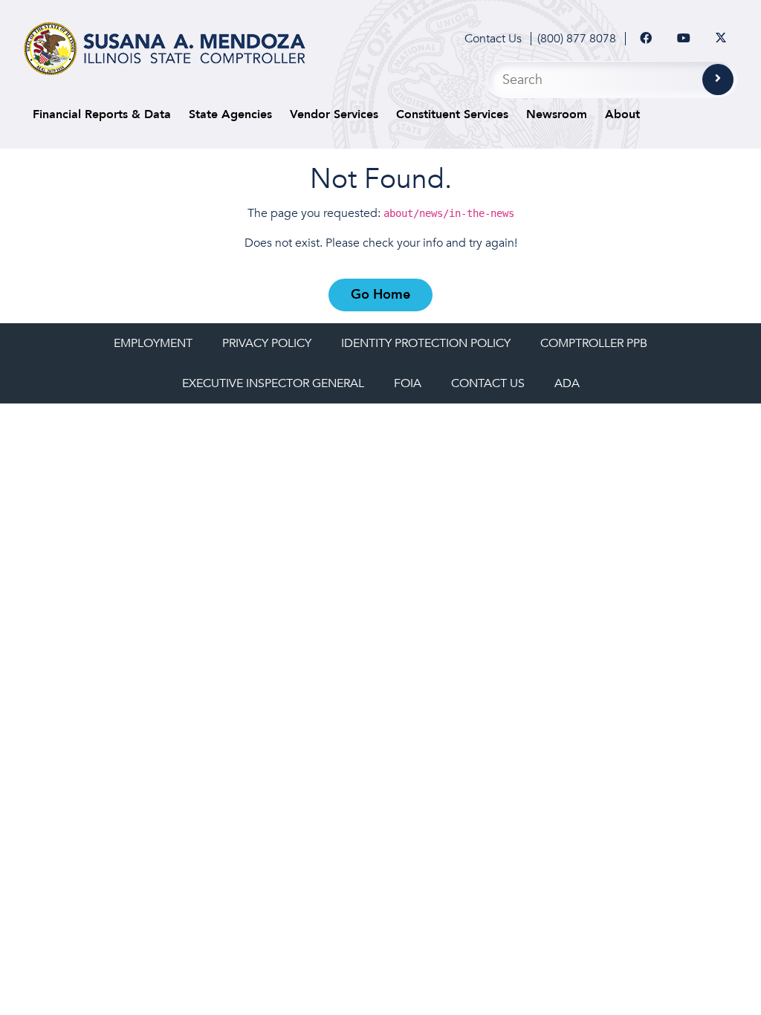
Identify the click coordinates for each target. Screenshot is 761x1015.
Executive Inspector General (273, 383)
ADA (567, 383)
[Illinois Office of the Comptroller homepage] (164, 48)
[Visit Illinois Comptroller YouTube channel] (684, 38)
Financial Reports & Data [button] (102, 114)
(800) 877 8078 (576, 38)
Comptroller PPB (593, 343)
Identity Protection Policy (426, 343)
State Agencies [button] (230, 114)
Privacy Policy (266, 343)
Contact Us (493, 38)
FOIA (407, 383)
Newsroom (556, 114)
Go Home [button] (380, 294)
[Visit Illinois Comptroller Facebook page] (646, 38)
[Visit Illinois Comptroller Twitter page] (721, 38)
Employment (153, 343)
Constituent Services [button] (452, 114)
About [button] (622, 114)
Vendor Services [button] (334, 114)
